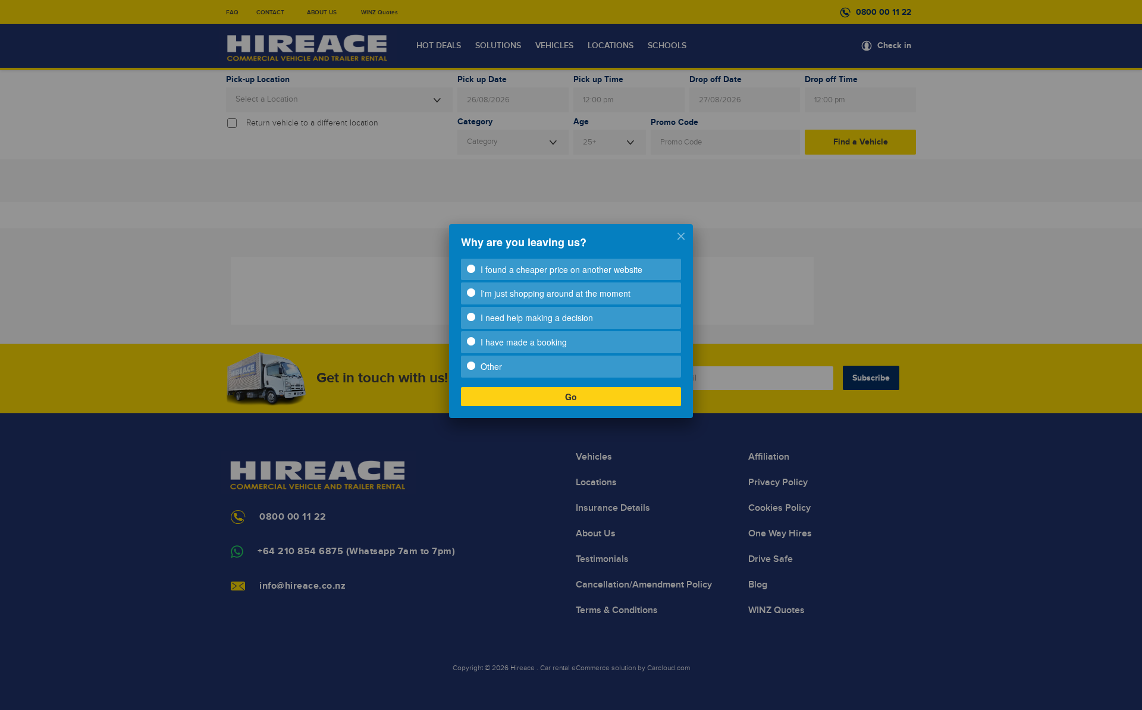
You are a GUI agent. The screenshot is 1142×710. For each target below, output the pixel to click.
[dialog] (571, 321)
